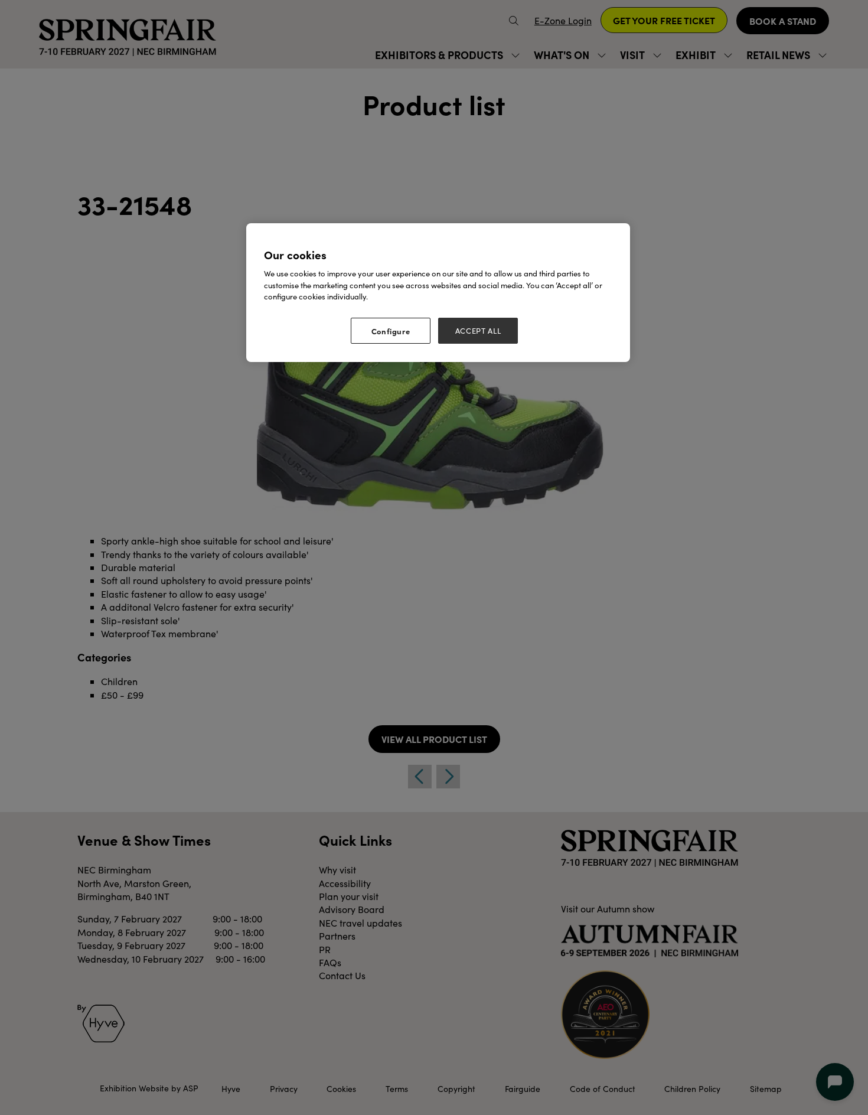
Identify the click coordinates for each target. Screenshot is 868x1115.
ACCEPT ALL (478, 330)
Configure (390, 330)
